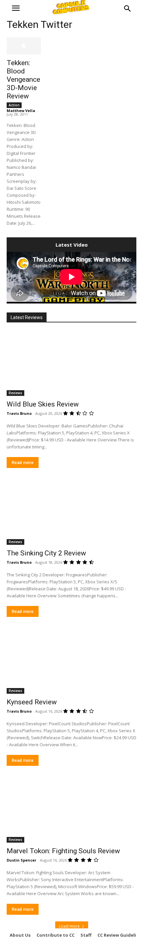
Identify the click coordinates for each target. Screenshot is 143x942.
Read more (23, 462)
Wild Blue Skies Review (43, 404)
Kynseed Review (32, 702)
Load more (69, 926)
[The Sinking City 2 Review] (71, 512)
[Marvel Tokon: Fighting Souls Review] (71, 810)
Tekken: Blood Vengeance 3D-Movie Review (23, 79)
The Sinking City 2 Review (46, 553)
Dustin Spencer (21, 860)
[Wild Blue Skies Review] (71, 363)
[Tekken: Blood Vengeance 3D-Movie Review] (24, 46)
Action (14, 105)
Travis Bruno (19, 413)
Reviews (15, 393)
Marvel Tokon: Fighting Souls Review (63, 851)
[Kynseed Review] (71, 661)
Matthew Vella (21, 110)
